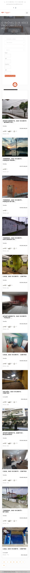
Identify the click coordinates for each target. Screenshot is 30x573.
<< (4, 562)
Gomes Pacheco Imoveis (10, 571)
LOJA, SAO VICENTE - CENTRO (14, 549)
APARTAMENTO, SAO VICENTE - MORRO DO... (14, 121)
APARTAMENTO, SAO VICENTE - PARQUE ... (14, 317)
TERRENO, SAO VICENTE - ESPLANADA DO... (13, 238)
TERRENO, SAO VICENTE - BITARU (13, 511)
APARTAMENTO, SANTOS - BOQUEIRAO (13, 433)
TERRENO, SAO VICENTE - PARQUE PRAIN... (13, 159)
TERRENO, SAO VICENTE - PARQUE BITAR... (13, 200)
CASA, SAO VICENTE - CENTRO (15, 276)
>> (4, 565)
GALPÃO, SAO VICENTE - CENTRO (12, 392)
